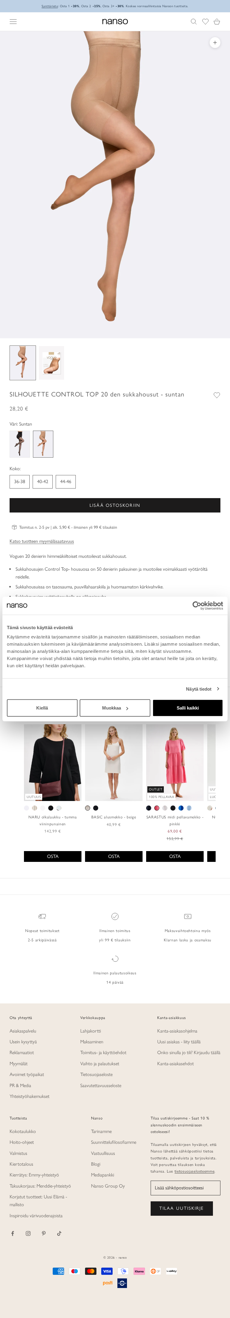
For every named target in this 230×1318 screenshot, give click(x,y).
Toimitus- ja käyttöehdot (103, 1052)
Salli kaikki (188, 707)
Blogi (95, 1164)
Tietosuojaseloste (96, 1074)
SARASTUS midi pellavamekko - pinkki (174, 820)
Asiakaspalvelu (23, 1031)
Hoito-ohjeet (22, 1142)
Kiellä (42, 707)
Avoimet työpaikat (27, 1074)
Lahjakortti (90, 1031)
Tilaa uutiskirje (181, 1208)
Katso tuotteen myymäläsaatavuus (42, 541)
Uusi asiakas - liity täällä (179, 1042)
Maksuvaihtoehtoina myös (188, 930)
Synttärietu (50, 6)
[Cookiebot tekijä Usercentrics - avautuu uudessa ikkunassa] (197, 605)
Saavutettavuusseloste (100, 1085)
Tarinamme (101, 1131)
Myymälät (19, 1063)
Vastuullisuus (103, 1153)
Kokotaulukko (23, 1131)
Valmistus (18, 1153)
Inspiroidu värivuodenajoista (36, 1215)
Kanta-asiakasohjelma (177, 1031)
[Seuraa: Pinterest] (44, 1233)
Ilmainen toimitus (114, 930)
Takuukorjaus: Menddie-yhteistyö (40, 1186)
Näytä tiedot (198, 688)
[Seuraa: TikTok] (59, 1233)
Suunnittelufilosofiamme (113, 1142)
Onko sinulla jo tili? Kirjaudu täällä (188, 1052)
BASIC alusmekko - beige (113, 816)
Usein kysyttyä (23, 1042)
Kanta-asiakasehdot (175, 1063)
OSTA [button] (52, 856)
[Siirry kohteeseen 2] (51, 362)
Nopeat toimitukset (42, 930)
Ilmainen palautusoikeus (114, 972)
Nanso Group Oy (108, 1186)
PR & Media (20, 1085)
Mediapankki (102, 1175)
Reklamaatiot (22, 1052)
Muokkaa (111, 707)
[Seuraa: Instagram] (28, 1233)
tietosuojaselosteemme (195, 1171)
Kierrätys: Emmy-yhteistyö (34, 1175)
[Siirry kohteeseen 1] (23, 362)
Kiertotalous (21, 1164)
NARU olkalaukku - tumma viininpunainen (52, 820)
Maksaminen (91, 1042)
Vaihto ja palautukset (99, 1063)
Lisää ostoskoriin (115, 505)
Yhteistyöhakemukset (29, 1096)
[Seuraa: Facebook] (13, 1233)
